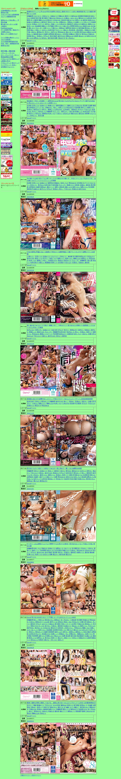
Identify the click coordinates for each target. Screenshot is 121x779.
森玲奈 (85, 20)
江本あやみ (56, 20)
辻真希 (76, 36)
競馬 (2, 51)
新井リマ (68, 16)
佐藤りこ (77, 707)
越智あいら (79, 632)
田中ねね (83, 32)
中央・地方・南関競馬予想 (10, 43)
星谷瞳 (85, 105)
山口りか (45, 624)
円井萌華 (77, 107)
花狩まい (48, 24)
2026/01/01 (30, 46)
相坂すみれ (87, 26)
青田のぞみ (34, 626)
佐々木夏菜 (34, 20)
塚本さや (75, 28)
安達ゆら (40, 36)
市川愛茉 (91, 187)
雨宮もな (92, 475)
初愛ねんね (69, 36)
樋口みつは (71, 20)
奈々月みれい (70, 38)
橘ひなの (36, 481)
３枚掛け (4, 26)
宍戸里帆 (51, 26)
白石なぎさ (85, 630)
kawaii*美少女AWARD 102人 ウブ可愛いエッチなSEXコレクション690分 (51, 617)
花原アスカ (39, 554)
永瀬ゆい (67, 18)
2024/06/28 (30, 647)
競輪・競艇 (8, 51)
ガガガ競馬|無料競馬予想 (9, 41)
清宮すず (78, 34)
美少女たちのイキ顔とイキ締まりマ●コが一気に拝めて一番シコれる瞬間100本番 (54, 468)
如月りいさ (37, 479)
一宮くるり (53, 640)
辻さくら (59, 30)
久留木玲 (64, 20)
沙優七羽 (91, 334)
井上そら (38, 634)
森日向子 (44, 22)
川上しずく (39, 28)
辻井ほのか (63, 24)
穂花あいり (51, 479)
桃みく (32, 30)
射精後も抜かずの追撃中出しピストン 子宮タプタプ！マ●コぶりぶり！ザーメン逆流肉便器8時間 (60, 399)
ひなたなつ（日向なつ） (41, 16)
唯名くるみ (68, 622)
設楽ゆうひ (54, 16)
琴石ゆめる (61, 32)
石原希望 (81, 16)
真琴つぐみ (62, 107)
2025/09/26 (30, 123)
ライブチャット (6, 65)
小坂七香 (72, 111)
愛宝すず (38, 405)
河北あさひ (91, 256)
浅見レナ (61, 640)
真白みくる (82, 36)
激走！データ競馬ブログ (9, 34)
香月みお (85, 34)
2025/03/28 (30, 344)
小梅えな (66, 30)
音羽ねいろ (84, 705)
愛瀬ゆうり (63, 105)
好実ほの (49, 20)
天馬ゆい (35, 24)
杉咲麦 (29, 36)
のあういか (67, 548)
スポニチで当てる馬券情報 (10, 14)
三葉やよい (55, 28)
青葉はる (61, 16)
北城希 (45, 34)
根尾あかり (37, 22)
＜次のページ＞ (36, 775)
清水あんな (60, 18)
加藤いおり (69, 707)
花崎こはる (68, 187)
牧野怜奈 (69, 28)
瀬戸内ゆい (31, 628)
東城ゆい (57, 183)
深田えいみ (79, 20)
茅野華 (72, 26)
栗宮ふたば (39, 258)
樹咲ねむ (62, 28)
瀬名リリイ (50, 187)
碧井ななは (79, 26)
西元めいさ (88, 28)
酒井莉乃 (70, 24)
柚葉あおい (81, 634)
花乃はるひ (31, 330)
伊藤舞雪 (30, 16)
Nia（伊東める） (61, 22)
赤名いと (38, 30)
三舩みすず (61, 38)
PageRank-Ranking (7, 28)
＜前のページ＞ (25, 775)
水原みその (77, 24)
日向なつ (59, 336)
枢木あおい (58, 34)
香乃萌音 (77, 705)
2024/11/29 (30, 413)
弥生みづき (50, 550)
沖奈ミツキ (65, 624)
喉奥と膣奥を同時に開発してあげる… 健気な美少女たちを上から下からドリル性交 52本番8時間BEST (61, 703)
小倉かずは (66, 26)
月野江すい (64, 111)
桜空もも (32, 113)
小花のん (33, 32)
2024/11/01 (30, 489)
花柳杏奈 (45, 113)
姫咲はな (84, 24)
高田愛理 (51, 632)
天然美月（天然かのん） (65, 628)
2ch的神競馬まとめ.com (9, 10)
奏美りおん (76, 187)
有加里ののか (52, 260)
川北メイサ (87, 22)
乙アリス (41, 24)
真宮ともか (31, 26)
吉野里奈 (51, 34)
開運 (11, 57)
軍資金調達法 (5, 57)
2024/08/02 (30, 562)
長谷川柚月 (53, 36)
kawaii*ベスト (31, 40)
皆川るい (48, 626)
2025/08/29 (30, 197)
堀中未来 (51, 38)
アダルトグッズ (6, 63)
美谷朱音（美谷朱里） (76, 30)
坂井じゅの (58, 632)
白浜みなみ (66, 113)
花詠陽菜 (38, 26)
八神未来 (61, 187)
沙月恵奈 (66, 34)
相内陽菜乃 (81, 636)
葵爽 (55, 38)
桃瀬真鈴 (48, 262)
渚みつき (69, 32)
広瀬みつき (88, 636)
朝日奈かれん (90, 479)
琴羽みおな (78, 628)
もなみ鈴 (46, 622)
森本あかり (63, 334)
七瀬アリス (42, 477)
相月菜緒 (81, 28)
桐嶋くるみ (86, 628)
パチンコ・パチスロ (7, 53)
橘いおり (32, 28)
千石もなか (88, 109)
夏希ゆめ (64, 705)
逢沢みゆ (74, 16)
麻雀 (13, 51)
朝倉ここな (55, 24)
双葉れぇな (79, 111)
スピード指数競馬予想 (8, 16)
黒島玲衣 (87, 16)
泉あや (40, 34)
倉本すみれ (61, 36)
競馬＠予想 (4, 12)
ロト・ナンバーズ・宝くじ (10, 55)
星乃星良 (45, 18)
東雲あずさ (40, 32)
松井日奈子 (52, 30)
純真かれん (91, 20)
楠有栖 (35, 34)
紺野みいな (37, 38)
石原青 (32, 18)
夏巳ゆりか (82, 18)
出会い (14, 65)
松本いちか (52, 113)
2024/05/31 (30, 721)
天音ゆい (75, 262)
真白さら (56, 554)
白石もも (45, 30)
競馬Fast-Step (5, 45)
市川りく (48, 32)
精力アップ (15, 63)
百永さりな (51, 22)
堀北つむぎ (61, 707)
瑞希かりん (91, 24)
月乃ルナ (46, 36)
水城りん (41, 262)
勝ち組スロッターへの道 (9, 24)
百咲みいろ (71, 22)
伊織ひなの (66, 550)
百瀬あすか (88, 30)
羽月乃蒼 (38, 18)
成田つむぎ (42, 636)
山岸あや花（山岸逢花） (62, 109)
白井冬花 (89, 18)
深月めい (44, 38)
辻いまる (41, 626)
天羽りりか (58, 26)
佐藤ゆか (72, 34)
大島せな (46, 640)
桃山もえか (58, 636)
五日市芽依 (58, 550)
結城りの (30, 22)
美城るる (91, 34)
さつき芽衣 (76, 32)
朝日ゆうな (68, 260)
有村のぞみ (90, 36)
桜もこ (34, 36)
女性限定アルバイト (7, 67)
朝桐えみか (50, 636)
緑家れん (72, 632)
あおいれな (74, 18)
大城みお (51, 624)
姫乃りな (54, 32)
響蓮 (34, 705)
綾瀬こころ (79, 22)
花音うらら (47, 28)
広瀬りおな (31, 554)
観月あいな (42, 111)
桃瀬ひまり (51, 105)
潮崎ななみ (42, 20)
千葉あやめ (52, 18)
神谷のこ (32, 632)
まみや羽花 (56, 705)
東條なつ (44, 26)
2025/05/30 (30, 270)
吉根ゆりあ (90, 32)
